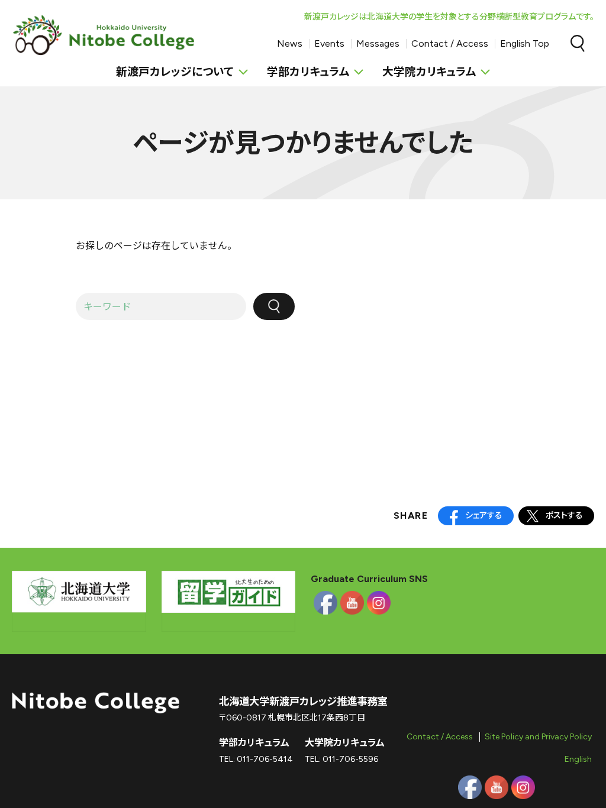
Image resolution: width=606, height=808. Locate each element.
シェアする (483, 515)
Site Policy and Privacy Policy (538, 737)
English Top (524, 43)
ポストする (564, 515)
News (289, 43)
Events (329, 43)
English (578, 759)
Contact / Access (449, 43)
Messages (377, 43)
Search (577, 44)
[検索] (274, 306)
